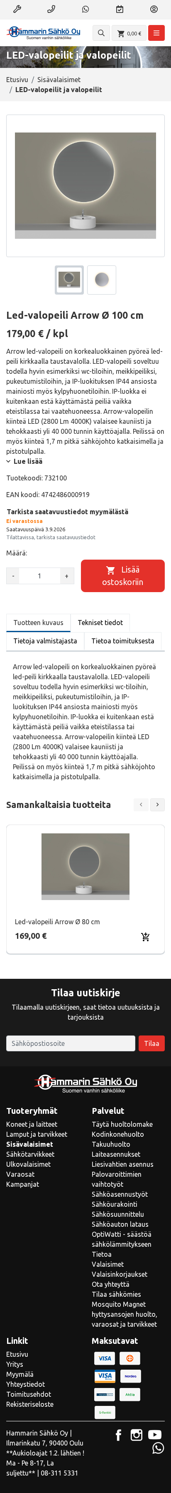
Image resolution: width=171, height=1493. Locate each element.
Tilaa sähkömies (116, 1294)
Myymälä (20, 1374)
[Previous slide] (141, 804)
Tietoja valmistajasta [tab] (45, 641)
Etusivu (17, 79)
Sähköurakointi (114, 1204)
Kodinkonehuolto (118, 1134)
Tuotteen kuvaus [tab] (38, 622)
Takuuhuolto (111, 1144)
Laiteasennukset (116, 1154)
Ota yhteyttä (110, 1284)
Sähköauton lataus (120, 1224)
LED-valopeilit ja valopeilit (58, 89)
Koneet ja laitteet (31, 1124)
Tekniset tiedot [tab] (100, 622)
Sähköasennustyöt (120, 1194)
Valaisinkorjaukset (119, 1274)
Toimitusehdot (28, 1394)
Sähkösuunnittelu (118, 1214)
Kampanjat (22, 1184)
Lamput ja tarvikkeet (36, 1134)
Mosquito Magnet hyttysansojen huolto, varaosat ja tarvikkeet (124, 1314)
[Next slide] (157, 804)
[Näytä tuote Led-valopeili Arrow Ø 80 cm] (86, 866)
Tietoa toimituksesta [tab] (122, 641)
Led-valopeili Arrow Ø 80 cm (57, 921)
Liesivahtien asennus (123, 1164)
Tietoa (102, 1254)
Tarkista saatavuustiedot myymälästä (67, 511)
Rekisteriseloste (30, 1404)
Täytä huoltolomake (122, 1124)
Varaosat (20, 1174)
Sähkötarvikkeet (30, 1154)
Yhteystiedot (25, 1384)
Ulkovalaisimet (28, 1164)
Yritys (14, 1364)
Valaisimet (108, 1264)
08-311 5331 (59, 1473)
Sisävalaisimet (59, 79)
